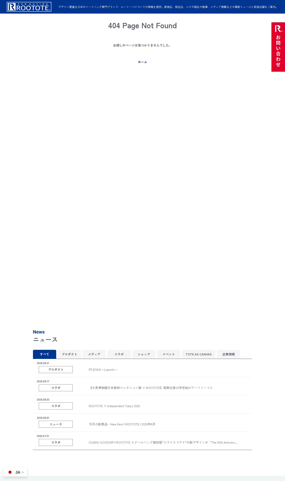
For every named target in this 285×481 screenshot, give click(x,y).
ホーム (142, 61)
